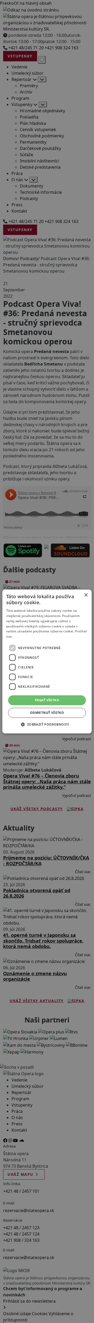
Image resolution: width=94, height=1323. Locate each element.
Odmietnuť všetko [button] (47, 712)
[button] (47, 724)
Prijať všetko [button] (47, 700)
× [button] (86, 595)
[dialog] (47, 662)
